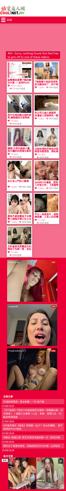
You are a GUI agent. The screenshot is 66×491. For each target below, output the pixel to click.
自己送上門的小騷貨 (18, 181)
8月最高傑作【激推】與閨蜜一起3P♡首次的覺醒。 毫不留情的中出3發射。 (33, 427)
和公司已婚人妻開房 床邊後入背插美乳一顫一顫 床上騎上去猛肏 (46, 114)
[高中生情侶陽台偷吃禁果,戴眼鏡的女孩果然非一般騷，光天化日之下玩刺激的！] (19, 112)
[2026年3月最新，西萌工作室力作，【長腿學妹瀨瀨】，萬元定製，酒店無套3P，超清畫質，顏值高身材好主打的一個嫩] (46, 179)
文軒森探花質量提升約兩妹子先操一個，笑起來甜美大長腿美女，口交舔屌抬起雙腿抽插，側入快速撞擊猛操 (19, 247)
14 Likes (14, 154)
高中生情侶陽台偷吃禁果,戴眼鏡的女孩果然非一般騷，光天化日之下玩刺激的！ (19, 116)
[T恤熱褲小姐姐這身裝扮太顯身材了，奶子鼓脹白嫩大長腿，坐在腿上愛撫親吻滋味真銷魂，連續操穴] (46, 78)
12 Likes (41, 154)
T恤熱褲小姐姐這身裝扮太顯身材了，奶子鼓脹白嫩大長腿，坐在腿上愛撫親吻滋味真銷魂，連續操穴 (46, 83)
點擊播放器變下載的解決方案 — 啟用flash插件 (19, 81)
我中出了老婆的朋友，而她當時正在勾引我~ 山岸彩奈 (31, 445)
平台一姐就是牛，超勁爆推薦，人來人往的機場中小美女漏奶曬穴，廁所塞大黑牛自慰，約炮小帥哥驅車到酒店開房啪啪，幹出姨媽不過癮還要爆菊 (46, 215)
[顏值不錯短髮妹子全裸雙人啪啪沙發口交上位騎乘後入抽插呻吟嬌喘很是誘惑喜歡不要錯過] (19, 213)
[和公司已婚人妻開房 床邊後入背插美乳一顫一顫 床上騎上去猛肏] (46, 109)
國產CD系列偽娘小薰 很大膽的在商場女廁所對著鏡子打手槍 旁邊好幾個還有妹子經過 (19, 149)
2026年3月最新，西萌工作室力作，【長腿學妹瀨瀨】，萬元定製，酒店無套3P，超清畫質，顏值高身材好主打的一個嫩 (46, 183)
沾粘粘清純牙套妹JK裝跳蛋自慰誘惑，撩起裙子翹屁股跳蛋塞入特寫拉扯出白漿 (46, 150)
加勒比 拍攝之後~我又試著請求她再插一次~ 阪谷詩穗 (31, 437)
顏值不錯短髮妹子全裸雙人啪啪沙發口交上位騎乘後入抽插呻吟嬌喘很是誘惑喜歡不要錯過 (19, 217)
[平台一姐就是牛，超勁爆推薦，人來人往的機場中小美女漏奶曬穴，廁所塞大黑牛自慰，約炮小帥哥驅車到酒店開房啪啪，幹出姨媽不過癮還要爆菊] (46, 211)
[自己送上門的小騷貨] (19, 178)
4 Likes (14, 186)
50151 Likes (16, 85)
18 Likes (14, 120)
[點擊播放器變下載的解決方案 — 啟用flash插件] (19, 76)
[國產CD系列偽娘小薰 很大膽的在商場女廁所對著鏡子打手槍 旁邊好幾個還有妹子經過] (19, 145)
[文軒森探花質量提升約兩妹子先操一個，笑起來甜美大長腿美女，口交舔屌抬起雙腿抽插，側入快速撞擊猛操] (19, 243)
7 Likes (41, 87)
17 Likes (41, 220)
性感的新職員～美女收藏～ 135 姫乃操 (23, 401)
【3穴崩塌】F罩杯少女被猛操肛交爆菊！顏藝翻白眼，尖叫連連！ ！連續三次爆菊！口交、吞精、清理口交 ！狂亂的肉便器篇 (33, 413)
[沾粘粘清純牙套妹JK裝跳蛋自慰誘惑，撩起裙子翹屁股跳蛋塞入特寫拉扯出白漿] (46, 145)
